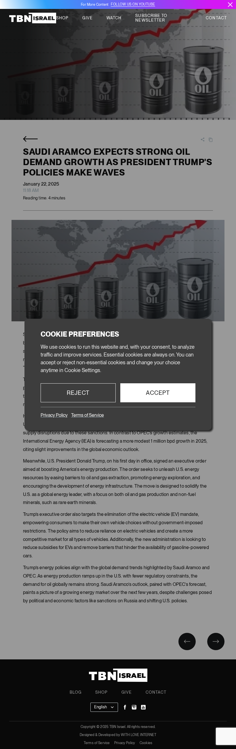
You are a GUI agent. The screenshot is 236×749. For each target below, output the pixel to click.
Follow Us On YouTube (133, 4)
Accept (158, 392)
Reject (78, 392)
